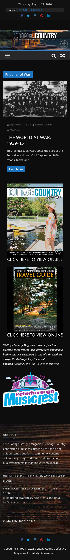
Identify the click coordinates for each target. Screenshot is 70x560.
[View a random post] (62, 55)
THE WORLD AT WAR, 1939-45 (29, 140)
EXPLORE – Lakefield (29, 10)
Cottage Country (43, 124)
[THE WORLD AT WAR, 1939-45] (35, 99)
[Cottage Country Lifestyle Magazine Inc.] (35, 33)
